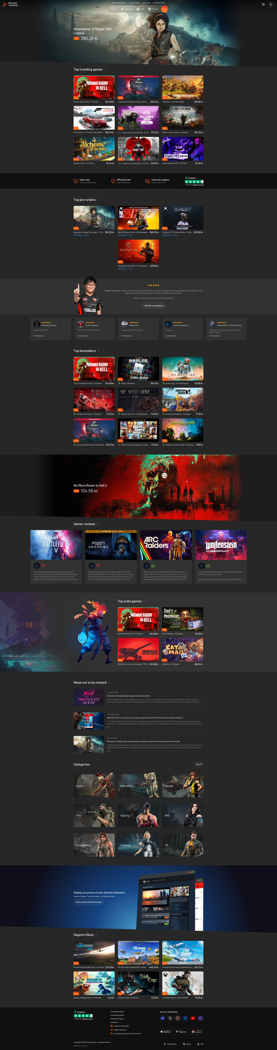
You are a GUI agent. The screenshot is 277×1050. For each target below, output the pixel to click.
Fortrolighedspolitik (117, 1015)
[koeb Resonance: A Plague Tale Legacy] (138, 41)
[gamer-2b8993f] (146, 565)
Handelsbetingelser (117, 1012)
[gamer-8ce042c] (92, 565)
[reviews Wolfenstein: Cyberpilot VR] (221, 545)
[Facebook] (185, 1018)
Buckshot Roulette (92, 325)
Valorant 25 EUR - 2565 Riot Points (229, 325)
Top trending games (119, 3)
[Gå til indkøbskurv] (263, 4)
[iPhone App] (166, 1032)
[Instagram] (178, 1018)
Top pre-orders (134, 3)
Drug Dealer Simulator (49, 325)
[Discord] (163, 1018)
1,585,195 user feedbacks (153, 305)
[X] (170, 1018)
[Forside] (10, 4)
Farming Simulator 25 (180, 325)
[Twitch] (200, 1018)
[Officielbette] (168, 324)
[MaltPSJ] (37, 324)
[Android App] (181, 1032)
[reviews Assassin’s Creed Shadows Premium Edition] (111, 545)
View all (198, 764)
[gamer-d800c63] (37, 565)
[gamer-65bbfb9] (80, 324)
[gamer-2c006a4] (201, 565)
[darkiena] (212, 324)
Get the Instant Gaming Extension (89, 902)
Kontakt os (114, 1022)
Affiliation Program (117, 1019)
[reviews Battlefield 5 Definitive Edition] (56, 545)
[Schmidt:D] (124, 324)
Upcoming (146, 3)
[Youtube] (193, 1018)
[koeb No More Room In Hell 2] (138, 488)
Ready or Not (134, 325)
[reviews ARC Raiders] (166, 545)
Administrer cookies (81, 1046)
